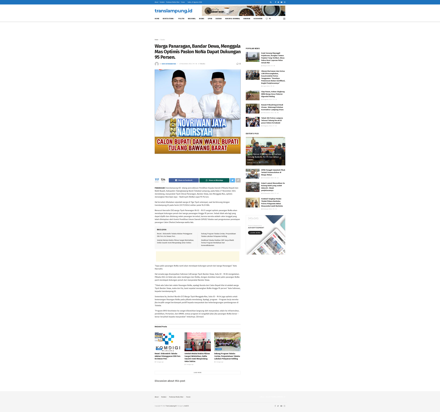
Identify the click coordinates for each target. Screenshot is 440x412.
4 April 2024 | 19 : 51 (268, 86)
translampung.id (173, 10)
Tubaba (162, 39)
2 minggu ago (190, 364)
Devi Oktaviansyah (169, 64)
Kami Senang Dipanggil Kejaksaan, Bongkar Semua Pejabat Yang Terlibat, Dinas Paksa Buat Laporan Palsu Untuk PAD (273, 58)
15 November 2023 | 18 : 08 (270, 112)
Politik (181, 19)
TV (270, 19)
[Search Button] (270, 2)
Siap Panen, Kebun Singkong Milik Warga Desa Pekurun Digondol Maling (273, 94)
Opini (210, 19)
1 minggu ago (160, 362)
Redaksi (162, 2)
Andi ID (186, 406)
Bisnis (201, 19)
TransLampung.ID (171, 406)
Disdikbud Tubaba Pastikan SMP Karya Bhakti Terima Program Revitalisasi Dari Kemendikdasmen (217, 242)
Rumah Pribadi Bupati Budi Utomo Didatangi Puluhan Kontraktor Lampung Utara (272, 107)
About (156, 2)
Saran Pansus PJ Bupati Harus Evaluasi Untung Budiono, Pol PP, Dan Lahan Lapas (264, 157)
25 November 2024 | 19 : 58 (188, 64)
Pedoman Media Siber (173, 2)
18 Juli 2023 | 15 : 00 (254, 163)
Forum (183, 2)
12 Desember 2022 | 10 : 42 (270, 178)
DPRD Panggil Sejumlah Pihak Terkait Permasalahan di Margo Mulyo (273, 172)
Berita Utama (168, 19)
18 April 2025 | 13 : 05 (268, 66)
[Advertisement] (220, 30)
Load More (198, 372)
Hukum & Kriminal (232, 19)
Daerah (219, 19)
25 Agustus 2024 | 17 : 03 (269, 126)
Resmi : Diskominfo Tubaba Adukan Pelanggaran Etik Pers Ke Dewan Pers (167, 356)
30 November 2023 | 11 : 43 (270, 193)
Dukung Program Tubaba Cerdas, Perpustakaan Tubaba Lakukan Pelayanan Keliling (227, 356)
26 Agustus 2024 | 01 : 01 (269, 99)
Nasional (192, 19)
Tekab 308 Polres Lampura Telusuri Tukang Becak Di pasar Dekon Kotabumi (272, 120)
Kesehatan (258, 19)
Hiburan (246, 19)
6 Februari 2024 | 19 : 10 (269, 209)
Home (157, 19)
